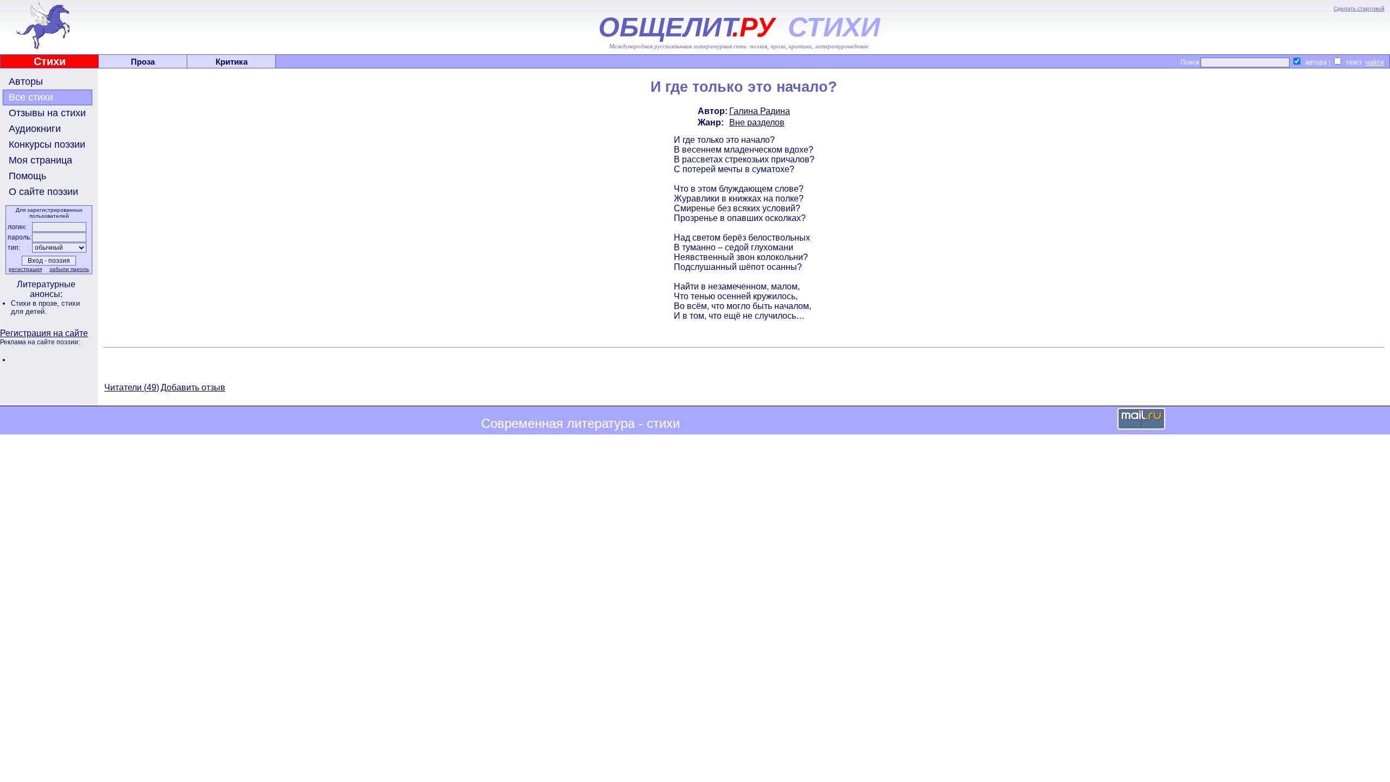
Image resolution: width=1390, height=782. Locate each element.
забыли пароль (69, 269)
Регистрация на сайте (44, 333)
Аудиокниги (35, 128)
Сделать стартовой (1359, 8)
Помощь (27, 176)
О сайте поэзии (43, 191)
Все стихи (31, 97)
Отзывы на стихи (47, 113)
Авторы (26, 81)
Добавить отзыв (193, 387)
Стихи (50, 61)
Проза (143, 61)
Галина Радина (759, 111)
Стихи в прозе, (36, 303)
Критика (232, 61)
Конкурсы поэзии (47, 144)
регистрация (25, 269)
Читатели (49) (131, 387)
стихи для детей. (45, 307)
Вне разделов (757, 122)
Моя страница (40, 160)
